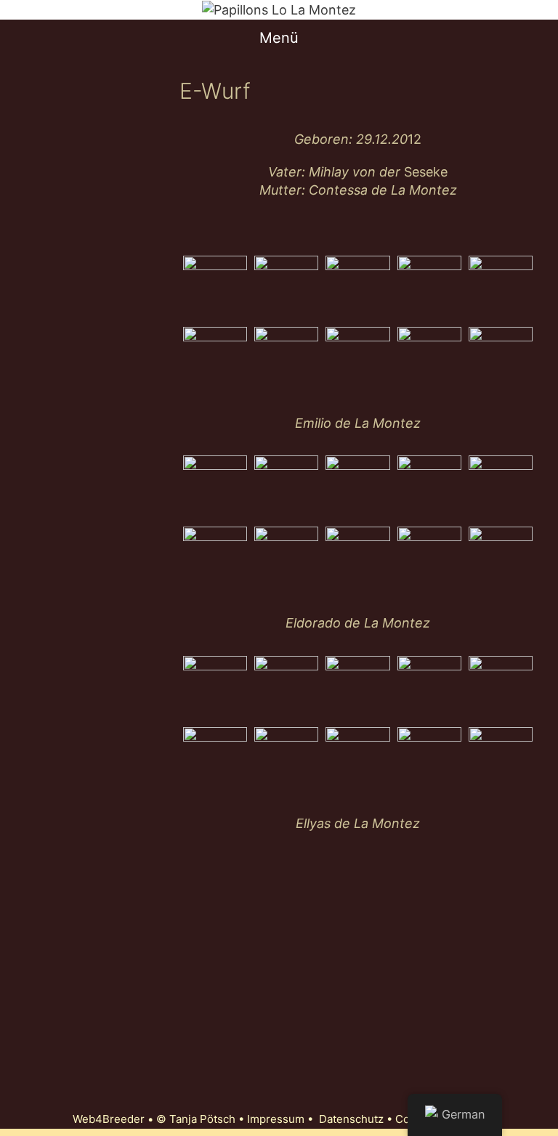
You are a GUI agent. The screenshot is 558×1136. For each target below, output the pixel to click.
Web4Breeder (109, 1119)
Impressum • (283, 1119)
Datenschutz (351, 1119)
